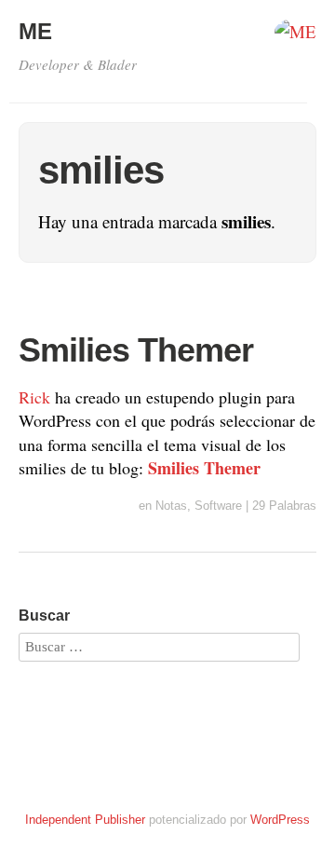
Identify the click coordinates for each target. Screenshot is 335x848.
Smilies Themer (136, 350)
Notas (171, 506)
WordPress (280, 820)
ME (35, 31)
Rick (34, 397)
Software (218, 506)
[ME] (295, 37)
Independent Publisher (85, 820)
